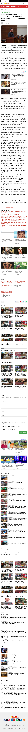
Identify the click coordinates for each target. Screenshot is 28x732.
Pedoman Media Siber (14, 727)
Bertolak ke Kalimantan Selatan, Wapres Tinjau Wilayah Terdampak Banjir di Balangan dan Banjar (13, 641)
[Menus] (2, 3)
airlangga (4, 552)
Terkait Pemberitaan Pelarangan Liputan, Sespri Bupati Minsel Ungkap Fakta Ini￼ (14, 703)
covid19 (15, 554)
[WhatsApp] (17, 720)
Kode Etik (7, 725)
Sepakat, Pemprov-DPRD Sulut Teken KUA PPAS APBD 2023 (19, 282)
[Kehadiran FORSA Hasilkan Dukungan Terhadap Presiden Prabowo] (21, 337)
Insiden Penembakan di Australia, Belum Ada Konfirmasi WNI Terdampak (17, 668)
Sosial (2, 12)
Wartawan (18, 724)
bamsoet (11, 552)
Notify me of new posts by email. (9, 429)
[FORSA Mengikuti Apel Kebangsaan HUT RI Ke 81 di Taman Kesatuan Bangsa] (7, 310)
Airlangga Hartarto (19, 552)
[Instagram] (9, 720)
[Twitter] (7, 720)
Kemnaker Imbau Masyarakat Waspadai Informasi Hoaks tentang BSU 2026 (13, 637)
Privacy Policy (14, 725)
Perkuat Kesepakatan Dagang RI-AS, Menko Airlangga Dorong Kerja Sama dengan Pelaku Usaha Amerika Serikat (16, 656)
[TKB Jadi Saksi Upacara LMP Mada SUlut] (21, 310)
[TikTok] (19, 720)
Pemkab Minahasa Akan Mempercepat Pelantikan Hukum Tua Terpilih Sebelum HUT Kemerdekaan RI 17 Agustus (16, 542)
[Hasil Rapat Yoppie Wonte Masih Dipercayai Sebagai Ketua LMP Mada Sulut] (7, 337)
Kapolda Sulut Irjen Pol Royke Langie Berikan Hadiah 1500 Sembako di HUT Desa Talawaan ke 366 (16, 489)
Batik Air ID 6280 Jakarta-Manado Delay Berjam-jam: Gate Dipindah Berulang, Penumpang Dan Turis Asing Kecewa (14, 217)
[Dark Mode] (24, 3)
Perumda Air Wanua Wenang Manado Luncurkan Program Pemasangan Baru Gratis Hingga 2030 (14, 684)
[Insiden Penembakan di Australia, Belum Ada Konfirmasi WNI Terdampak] (4, 668)
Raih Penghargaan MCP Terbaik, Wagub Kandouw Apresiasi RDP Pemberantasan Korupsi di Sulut (6, 284)
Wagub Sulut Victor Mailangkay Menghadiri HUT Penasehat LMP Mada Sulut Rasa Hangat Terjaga (16, 536)
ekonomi (9, 554)
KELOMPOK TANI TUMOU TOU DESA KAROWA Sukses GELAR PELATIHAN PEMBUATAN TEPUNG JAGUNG (16, 483)
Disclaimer (20, 725)
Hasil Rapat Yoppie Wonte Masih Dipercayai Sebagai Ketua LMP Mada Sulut (14, 223)
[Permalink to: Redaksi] (2, 23)
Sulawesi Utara (7, 12)
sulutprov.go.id (9, 207)
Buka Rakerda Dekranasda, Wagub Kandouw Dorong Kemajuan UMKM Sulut (6, 292)
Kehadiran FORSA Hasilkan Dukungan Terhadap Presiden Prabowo (13, 226)
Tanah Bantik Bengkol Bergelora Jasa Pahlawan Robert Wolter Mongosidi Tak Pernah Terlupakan (13, 220)
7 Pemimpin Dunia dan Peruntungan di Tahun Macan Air (15, 708)
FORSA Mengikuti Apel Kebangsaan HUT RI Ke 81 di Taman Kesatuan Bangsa (13, 212)
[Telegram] (21, 720)
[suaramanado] (7, 3)
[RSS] (24, 720)
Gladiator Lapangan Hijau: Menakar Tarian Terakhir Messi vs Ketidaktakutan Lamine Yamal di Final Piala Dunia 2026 (17, 519)
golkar (3, 554)
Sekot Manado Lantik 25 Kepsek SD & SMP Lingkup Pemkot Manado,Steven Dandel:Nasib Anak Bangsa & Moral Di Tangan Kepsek (17, 477)
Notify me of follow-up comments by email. (11, 426)
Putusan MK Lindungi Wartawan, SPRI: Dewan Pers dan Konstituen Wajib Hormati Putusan (12, 623)
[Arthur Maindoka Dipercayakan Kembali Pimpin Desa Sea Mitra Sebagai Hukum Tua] (7, 601)
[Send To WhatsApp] (26, 302)
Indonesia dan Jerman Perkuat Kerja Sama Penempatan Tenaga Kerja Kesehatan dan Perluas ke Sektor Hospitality (16, 674)
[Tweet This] (18, 302)
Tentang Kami (6, 724)
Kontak (23, 724)
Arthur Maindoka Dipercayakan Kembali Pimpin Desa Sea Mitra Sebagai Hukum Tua (6, 607)
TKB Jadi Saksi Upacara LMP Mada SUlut (10, 214)
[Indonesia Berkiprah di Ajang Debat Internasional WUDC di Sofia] (4, 650)
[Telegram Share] (23, 302)
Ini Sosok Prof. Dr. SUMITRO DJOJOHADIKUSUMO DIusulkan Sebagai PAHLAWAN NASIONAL (13, 618)
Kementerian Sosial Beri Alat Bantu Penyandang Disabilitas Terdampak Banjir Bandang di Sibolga (17, 662)
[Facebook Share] (16, 302)
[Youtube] (14, 720)
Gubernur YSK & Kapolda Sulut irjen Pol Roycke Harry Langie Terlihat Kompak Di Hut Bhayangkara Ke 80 (17, 531)
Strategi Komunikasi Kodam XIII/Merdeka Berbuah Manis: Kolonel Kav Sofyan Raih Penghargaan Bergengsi (21, 607)
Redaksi (5, 22)
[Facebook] (5, 720)
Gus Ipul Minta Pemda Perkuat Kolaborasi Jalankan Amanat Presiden (14, 627)
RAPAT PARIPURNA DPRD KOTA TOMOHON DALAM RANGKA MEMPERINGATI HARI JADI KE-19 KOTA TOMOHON (14, 689)
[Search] (26, 3)
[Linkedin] (12, 720)
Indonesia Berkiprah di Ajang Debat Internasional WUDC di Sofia (16, 650)
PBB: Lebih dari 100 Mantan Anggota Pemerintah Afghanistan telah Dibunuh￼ (14, 698)
